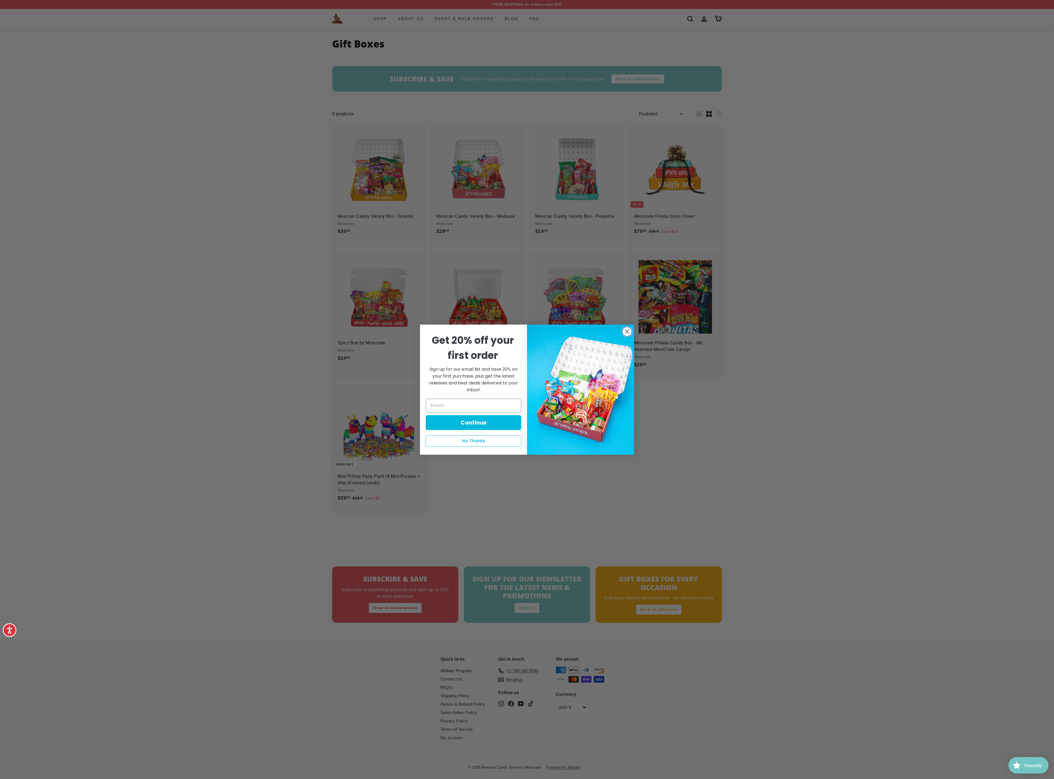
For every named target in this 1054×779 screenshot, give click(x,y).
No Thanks (473, 441)
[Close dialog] (627, 331)
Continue (474, 422)
